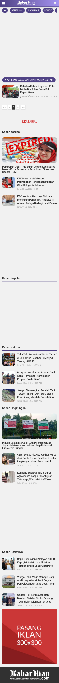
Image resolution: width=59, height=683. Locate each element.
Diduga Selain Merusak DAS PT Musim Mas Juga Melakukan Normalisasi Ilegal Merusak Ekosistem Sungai (27, 445)
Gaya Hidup (33, 10)
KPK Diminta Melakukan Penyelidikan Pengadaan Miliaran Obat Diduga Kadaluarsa (35, 182)
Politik (48, 10)
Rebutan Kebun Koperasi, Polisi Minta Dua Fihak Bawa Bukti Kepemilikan (37, 89)
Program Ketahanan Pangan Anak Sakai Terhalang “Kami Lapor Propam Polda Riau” (36, 376)
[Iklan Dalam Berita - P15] (29, 636)
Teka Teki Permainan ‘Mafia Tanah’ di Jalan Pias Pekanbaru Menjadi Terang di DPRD (36, 358)
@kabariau (29, 121)
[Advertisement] (29, 44)
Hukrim (24, 97)
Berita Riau (17, 10)
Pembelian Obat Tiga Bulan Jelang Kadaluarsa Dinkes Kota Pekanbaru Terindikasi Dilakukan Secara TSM (28, 169)
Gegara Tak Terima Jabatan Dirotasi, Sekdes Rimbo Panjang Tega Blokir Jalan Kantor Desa (35, 598)
